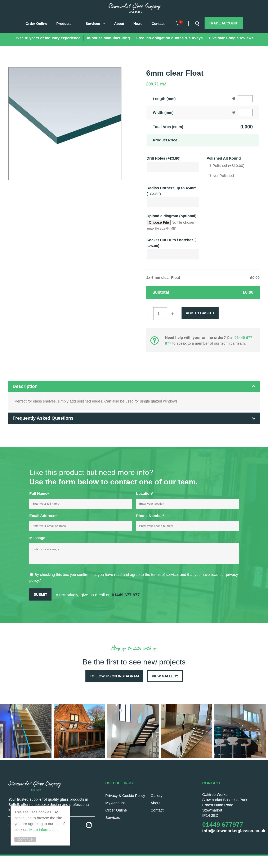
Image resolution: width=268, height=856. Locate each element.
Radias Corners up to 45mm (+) (172, 191)
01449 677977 (222, 824)
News (137, 24)
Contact (158, 24)
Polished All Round (223, 158)
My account (115, 803)
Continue (25, 839)
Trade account (224, 23)
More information (43, 830)
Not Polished (222, 176)
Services (93, 24)
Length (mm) (164, 99)
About (119, 24)
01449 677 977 (126, 595)
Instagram (89, 825)
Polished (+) (227, 166)
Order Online (36, 24)
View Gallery (165, 676)
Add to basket (200, 313)
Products (63, 24)
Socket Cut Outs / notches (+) (172, 243)
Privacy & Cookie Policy (125, 796)
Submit (40, 595)
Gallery (156, 796)
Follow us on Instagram (114, 676)
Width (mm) (163, 112)
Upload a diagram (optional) (171, 216)
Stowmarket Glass (134, 8)
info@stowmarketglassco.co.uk (233, 830)
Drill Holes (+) (163, 158)
